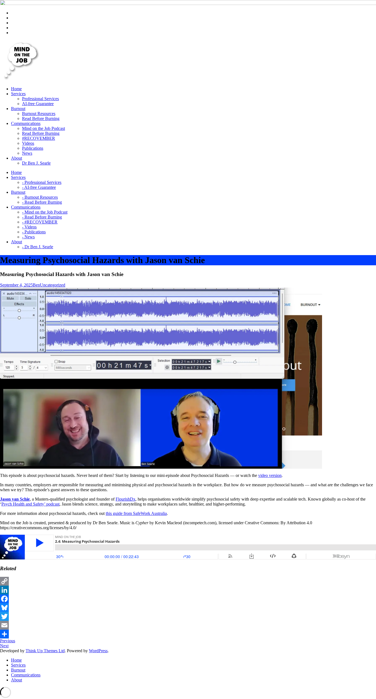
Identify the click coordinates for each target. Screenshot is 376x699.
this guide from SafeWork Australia (136, 513)
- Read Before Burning (42, 202)
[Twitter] (188, 616)
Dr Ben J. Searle (36, 163)
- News (28, 236)
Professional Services (40, 98)
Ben (36, 285)
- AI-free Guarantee (39, 187)
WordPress (98, 650)
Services (18, 665)
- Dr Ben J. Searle (37, 246)
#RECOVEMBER (38, 138)
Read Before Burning (40, 118)
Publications (32, 148)
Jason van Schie (15, 499)
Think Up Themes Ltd (45, 650)
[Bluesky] (188, 607)
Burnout (18, 670)
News (27, 153)
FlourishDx (125, 499)
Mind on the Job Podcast (43, 128)
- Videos (29, 227)
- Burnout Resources (40, 197)
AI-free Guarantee (38, 103)
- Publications (34, 232)
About (16, 680)
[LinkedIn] (188, 590)
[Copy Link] (188, 581)
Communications (25, 675)
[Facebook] (188, 598)
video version (270, 475)
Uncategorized (52, 285)
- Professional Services (41, 182)
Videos (28, 143)
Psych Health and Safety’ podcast (30, 504)
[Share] (188, 634)
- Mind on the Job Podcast (44, 212)
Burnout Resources (38, 113)
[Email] (188, 625)
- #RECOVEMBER (40, 222)
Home (16, 660)
